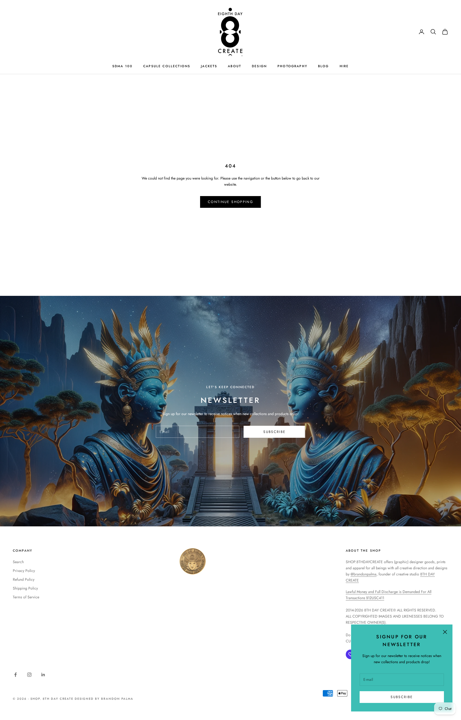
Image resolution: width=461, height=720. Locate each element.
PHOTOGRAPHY (292, 66)
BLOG (323, 66)
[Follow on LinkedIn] (43, 674)
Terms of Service (26, 597)
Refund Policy (23, 579)
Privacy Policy (24, 570)
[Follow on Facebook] (15, 674)
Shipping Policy (25, 588)
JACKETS (209, 66)
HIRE (344, 66)
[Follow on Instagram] (29, 674)
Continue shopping (230, 201)
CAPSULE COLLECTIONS (166, 66)
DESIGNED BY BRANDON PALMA (104, 699)
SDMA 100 (122, 66)
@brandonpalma (363, 574)
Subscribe (402, 696)
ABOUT (234, 66)
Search (18, 561)
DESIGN (259, 66)
